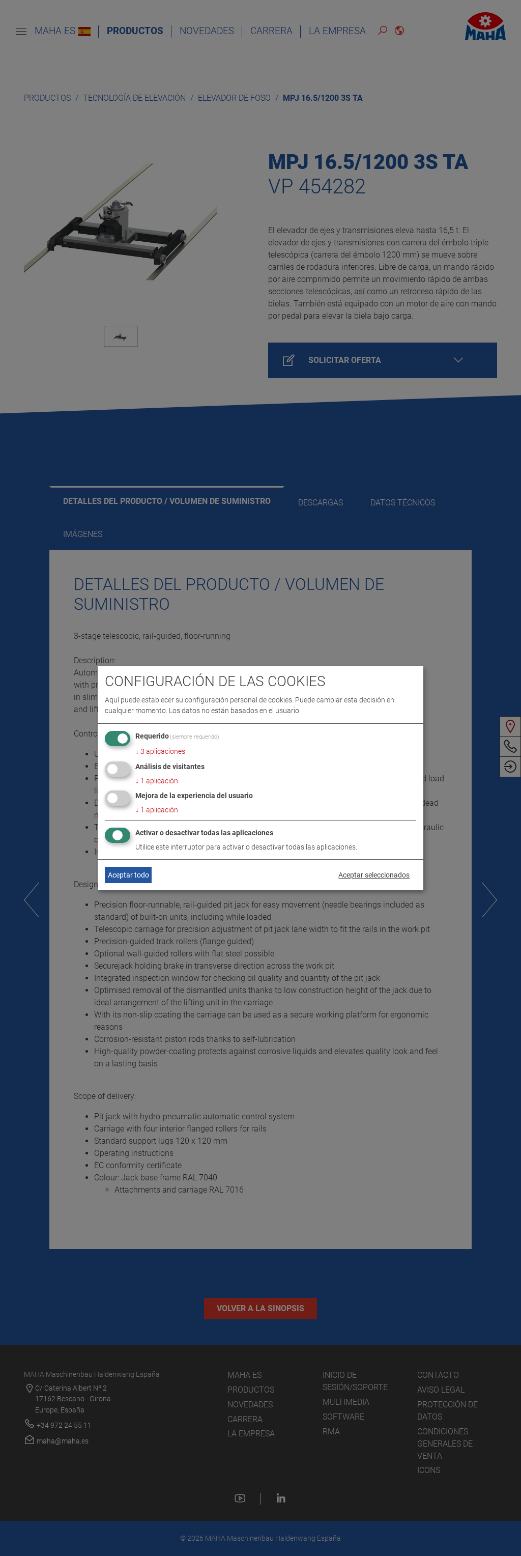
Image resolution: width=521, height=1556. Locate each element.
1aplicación (156, 781)
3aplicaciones (160, 751)
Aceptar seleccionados (374, 875)
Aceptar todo (128, 875)
